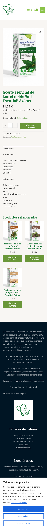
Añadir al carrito (31, 126)
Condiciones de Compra (23, 441)
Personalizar (23, 516)
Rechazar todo (23, 523)
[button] (40, 31)
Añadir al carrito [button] (12, 258)
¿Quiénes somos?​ (23, 447)
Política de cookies (19, 502)
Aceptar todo (23, 509)
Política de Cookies (23, 438)
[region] (23, 503)
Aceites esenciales (18, 137)
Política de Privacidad (23, 435)
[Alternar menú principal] (42, 10)
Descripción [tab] (8, 148)
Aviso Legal (23, 444)
